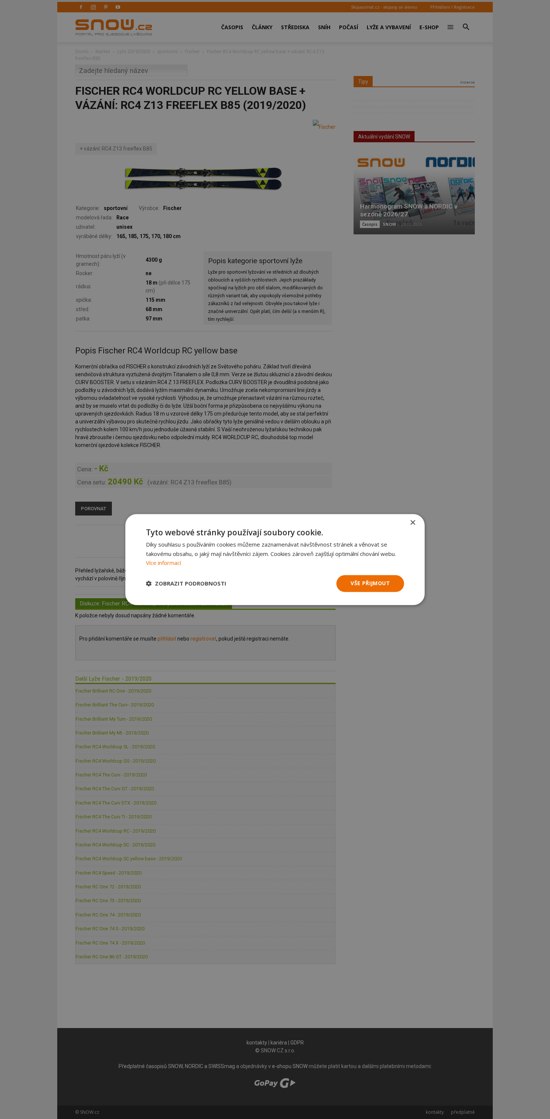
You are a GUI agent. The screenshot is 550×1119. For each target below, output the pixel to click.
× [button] (412, 523)
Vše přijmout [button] (370, 583)
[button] (186, 583)
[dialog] (275, 559)
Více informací (163, 563)
